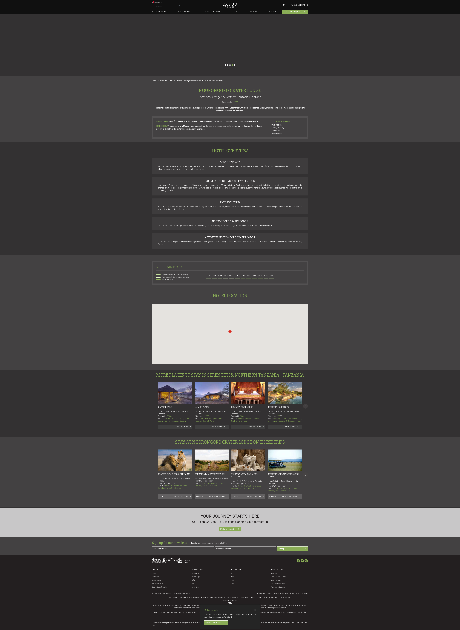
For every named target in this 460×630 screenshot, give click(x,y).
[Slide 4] (232, 65)
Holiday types (185, 12)
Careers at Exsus (276, 580)
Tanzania (179, 81)
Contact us (155, 577)
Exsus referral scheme (278, 583)
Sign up (281, 549)
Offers (194, 580)
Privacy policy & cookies (263, 593)
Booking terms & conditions (299, 593)
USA (232, 583)
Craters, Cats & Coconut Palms (174, 474)
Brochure (274, 12)
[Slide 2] (228, 65)
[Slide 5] (234, 65)
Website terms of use (281, 593)
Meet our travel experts (278, 577)
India (232, 580)
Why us (253, 12)
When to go (195, 587)
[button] (230, 332)
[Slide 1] (225, 65)
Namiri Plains (202, 407)
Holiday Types (196, 577)
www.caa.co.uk (281, 608)
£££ (279, 416)
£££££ (235, 102)
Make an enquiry (293, 12)
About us (274, 573)
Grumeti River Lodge (242, 407)
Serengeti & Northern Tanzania (194, 81)
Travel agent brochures (278, 587)
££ (281, 416)
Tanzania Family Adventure (209, 474)
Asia (232, 577)
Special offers (213, 12)
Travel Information (158, 583)
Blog (235, 12)
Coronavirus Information (159, 587)
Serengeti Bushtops (278, 407)
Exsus (230, 5)
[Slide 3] (230, 65)
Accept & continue (213, 623)
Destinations (159, 12)
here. (153, 625)
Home (154, 81)
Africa (171, 81)
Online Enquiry (156, 580)
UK (232, 573)
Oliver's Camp (165, 407)
